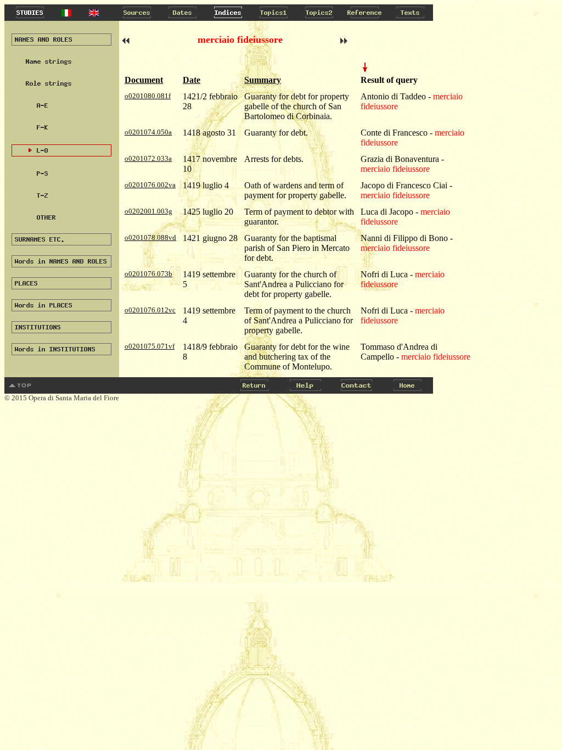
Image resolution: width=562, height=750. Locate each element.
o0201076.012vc (150, 310)
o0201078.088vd (150, 237)
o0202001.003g (148, 211)
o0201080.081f (148, 96)
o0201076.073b (148, 274)
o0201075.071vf (150, 346)
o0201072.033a (148, 158)
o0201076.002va (150, 185)
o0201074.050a (148, 132)
